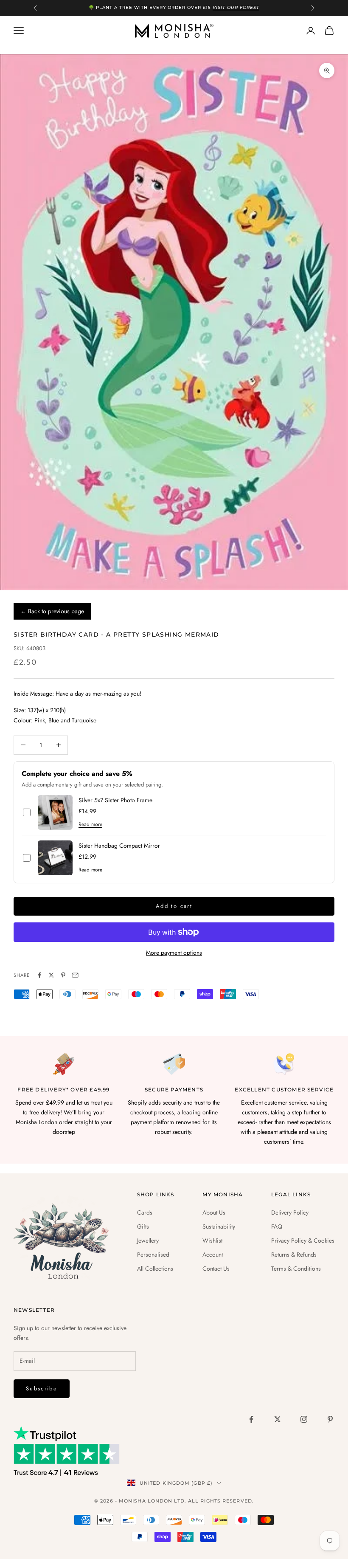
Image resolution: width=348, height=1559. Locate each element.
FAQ (276, 1226)
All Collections (155, 1268)
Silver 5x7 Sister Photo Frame (115, 800)
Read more (90, 824)
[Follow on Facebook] (251, 1419)
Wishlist (212, 1240)
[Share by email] (75, 975)
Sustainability (218, 1226)
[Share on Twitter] (51, 975)
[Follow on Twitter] (277, 1419)
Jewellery (148, 1240)
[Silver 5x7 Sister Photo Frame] (55, 812)
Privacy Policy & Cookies (302, 1240)
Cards (144, 1212)
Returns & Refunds (294, 1254)
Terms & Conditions (296, 1268)
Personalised (153, 1254)
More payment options (174, 952)
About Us (213, 1212)
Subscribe (41, 1388)
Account (212, 1254)
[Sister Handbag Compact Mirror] (55, 857)
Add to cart (174, 906)
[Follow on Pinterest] (330, 1419)
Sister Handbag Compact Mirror (119, 846)
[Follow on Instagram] (304, 1419)
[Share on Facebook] (39, 975)
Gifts (143, 1226)
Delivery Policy (290, 1212)
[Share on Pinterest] (63, 975)
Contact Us (216, 1268)
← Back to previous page (52, 611)
